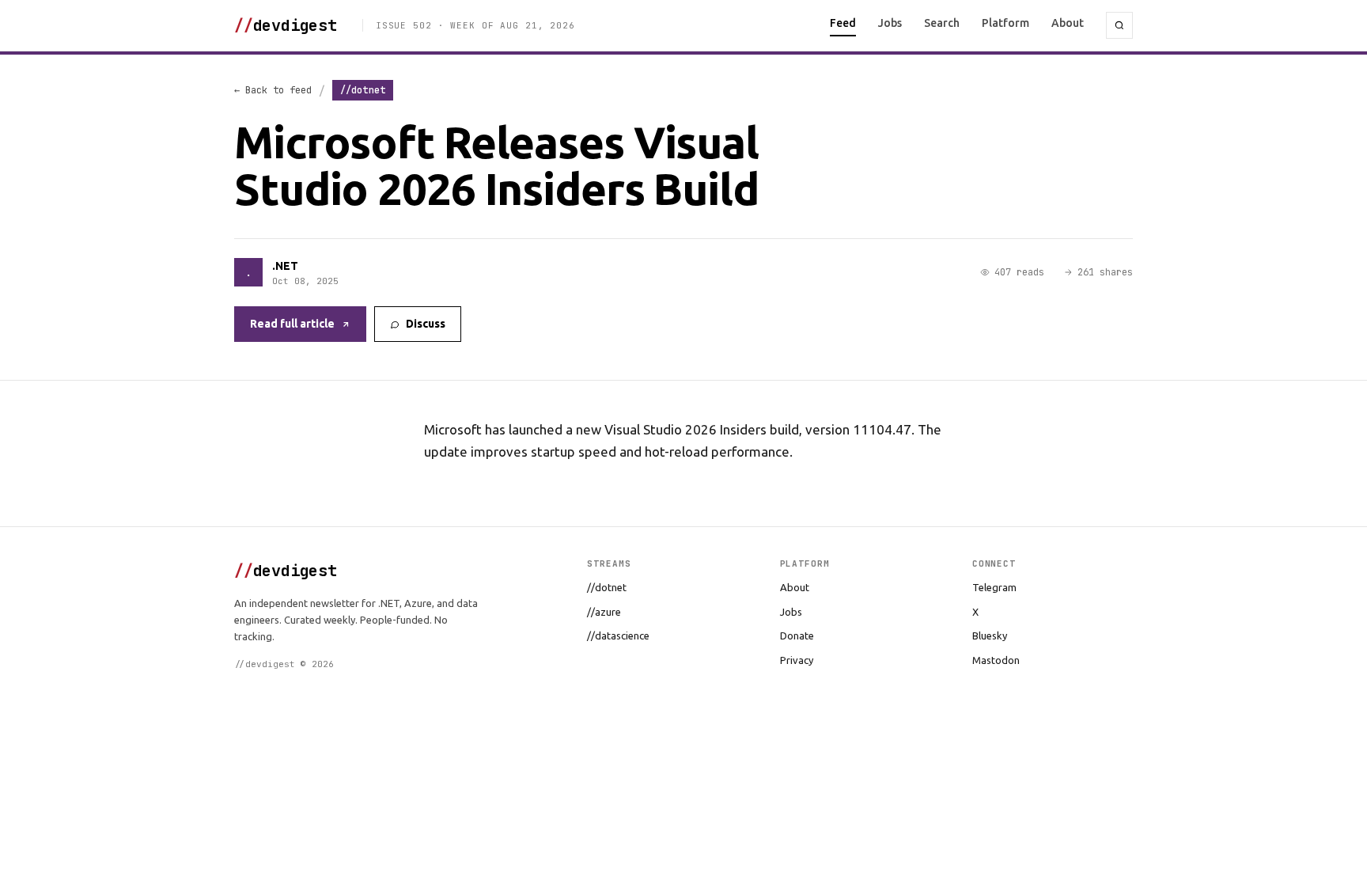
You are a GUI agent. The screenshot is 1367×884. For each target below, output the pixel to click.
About (1067, 23)
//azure (604, 611)
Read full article (292, 323)
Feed (843, 23)
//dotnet (607, 587)
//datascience (618, 635)
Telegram (994, 587)
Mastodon (996, 660)
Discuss (425, 323)
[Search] (1119, 25)
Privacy (796, 660)
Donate (797, 635)
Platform (1005, 23)
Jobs (890, 23)
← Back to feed (273, 90)
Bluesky (989, 635)
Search (942, 23)
